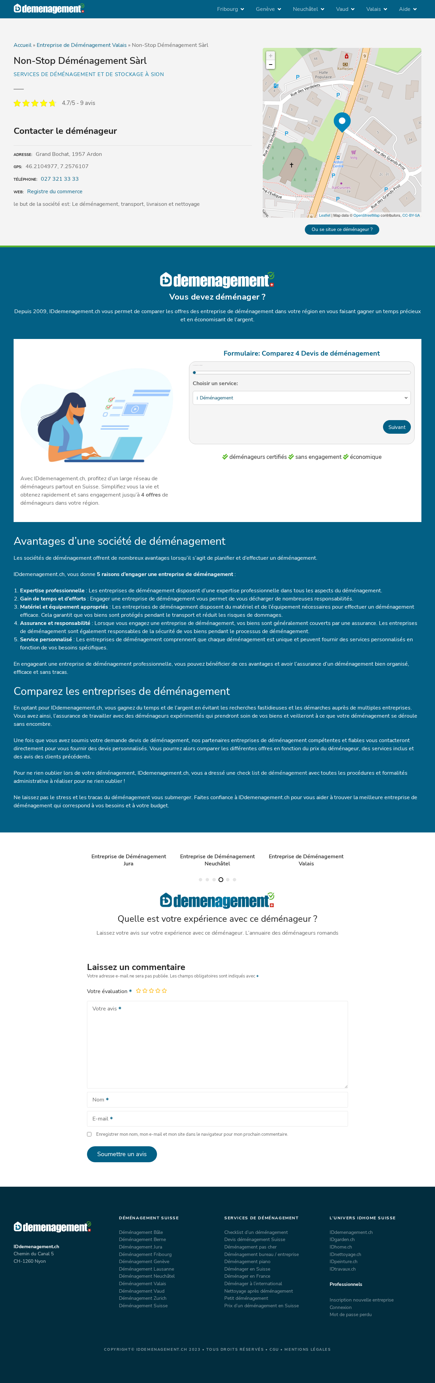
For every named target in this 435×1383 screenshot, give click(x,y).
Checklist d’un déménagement (256, 1232)
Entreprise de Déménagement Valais (82, 45)
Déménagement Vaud (141, 1291)
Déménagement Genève (144, 1261)
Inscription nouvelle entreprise (362, 1299)
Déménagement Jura (140, 1246)
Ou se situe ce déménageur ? (342, 229)
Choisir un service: (215, 383)
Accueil (23, 45)
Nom (96, 1100)
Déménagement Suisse (143, 1305)
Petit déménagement (246, 1298)
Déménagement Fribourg (145, 1254)
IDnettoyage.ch (345, 1254)
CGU (274, 1349)
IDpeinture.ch (344, 1261)
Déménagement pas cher (250, 1246)
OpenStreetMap (366, 215)
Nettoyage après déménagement (258, 1291)
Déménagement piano (247, 1261)
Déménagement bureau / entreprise (261, 1254)
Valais (373, 9)
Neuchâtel (305, 9)
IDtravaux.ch (343, 1268)
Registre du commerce (55, 191)
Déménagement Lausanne (146, 1268)
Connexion (341, 1307)
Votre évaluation (108, 991)
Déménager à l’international (253, 1283)
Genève (265, 9)
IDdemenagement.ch (351, 1232)
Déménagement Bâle (141, 1232)
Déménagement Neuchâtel (147, 1276)
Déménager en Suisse (247, 1268)
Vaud (342, 9)
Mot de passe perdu (351, 1314)
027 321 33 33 (60, 179)
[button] (200, 879)
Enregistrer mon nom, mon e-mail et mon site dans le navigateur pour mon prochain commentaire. (192, 1134)
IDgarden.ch (342, 1239)
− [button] (271, 64)
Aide (405, 9)
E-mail (98, 1119)
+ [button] (271, 55)
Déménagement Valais (142, 1283)
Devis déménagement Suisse (254, 1239)
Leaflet (324, 215)
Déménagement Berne (142, 1239)
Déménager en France (247, 1276)
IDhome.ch (341, 1246)
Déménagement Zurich (143, 1298)
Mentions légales (307, 1349)
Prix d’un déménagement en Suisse (261, 1305)
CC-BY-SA (411, 215)
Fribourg (227, 9)
